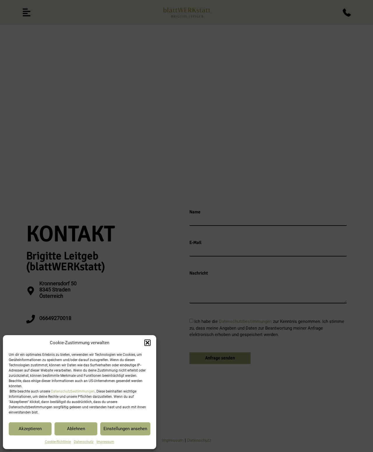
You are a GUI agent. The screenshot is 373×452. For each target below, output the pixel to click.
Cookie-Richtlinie (58, 442)
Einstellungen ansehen (125, 428)
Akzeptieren (30, 428)
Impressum (105, 442)
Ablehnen (76, 428)
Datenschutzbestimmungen (73, 391)
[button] (147, 343)
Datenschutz (84, 442)
